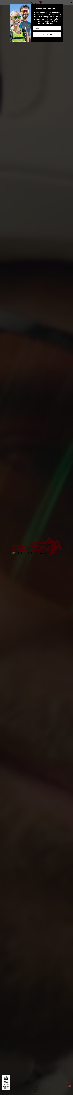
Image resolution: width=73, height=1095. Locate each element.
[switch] (6, 1088)
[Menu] (9, 1076)
